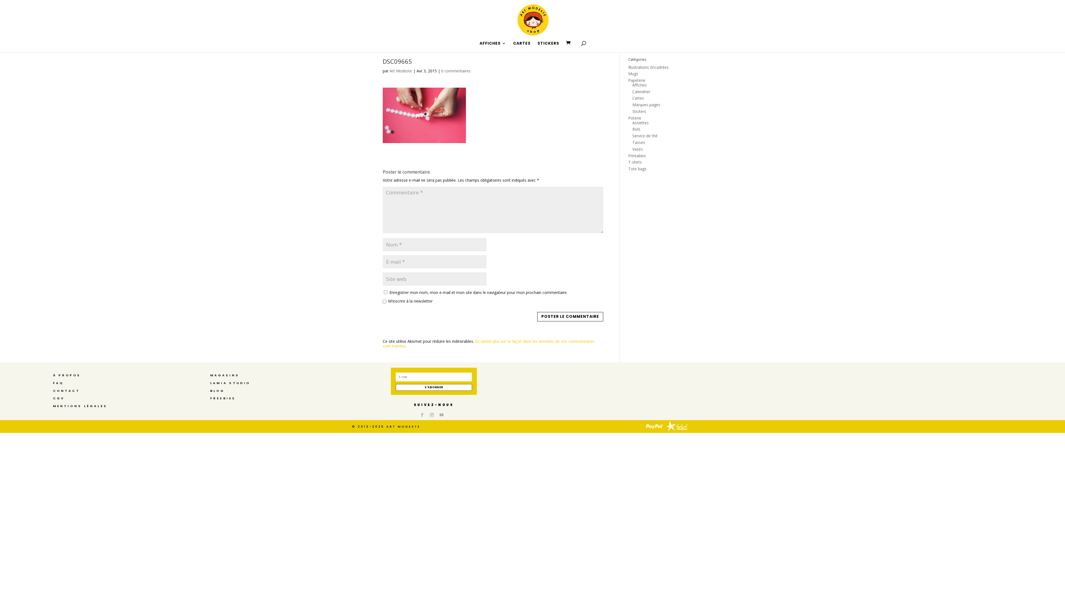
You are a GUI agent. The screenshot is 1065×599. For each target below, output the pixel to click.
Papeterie (636, 80)
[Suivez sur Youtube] (441, 415)
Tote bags (637, 168)
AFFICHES (490, 43)
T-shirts (635, 162)
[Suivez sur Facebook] (422, 415)
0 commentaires (456, 70)
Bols (636, 129)
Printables (637, 155)
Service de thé (645, 135)
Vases (637, 149)
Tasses (638, 142)
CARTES (522, 43)
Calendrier (641, 91)
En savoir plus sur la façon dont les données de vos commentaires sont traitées (488, 344)
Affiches (639, 85)
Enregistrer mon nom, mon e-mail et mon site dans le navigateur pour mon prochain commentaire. (478, 292)
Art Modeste (401, 70)
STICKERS (548, 43)
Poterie (634, 118)
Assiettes (640, 122)
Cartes (638, 98)
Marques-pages (646, 104)
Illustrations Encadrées (648, 67)
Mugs (633, 73)
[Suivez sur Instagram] (432, 415)
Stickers (639, 111)
